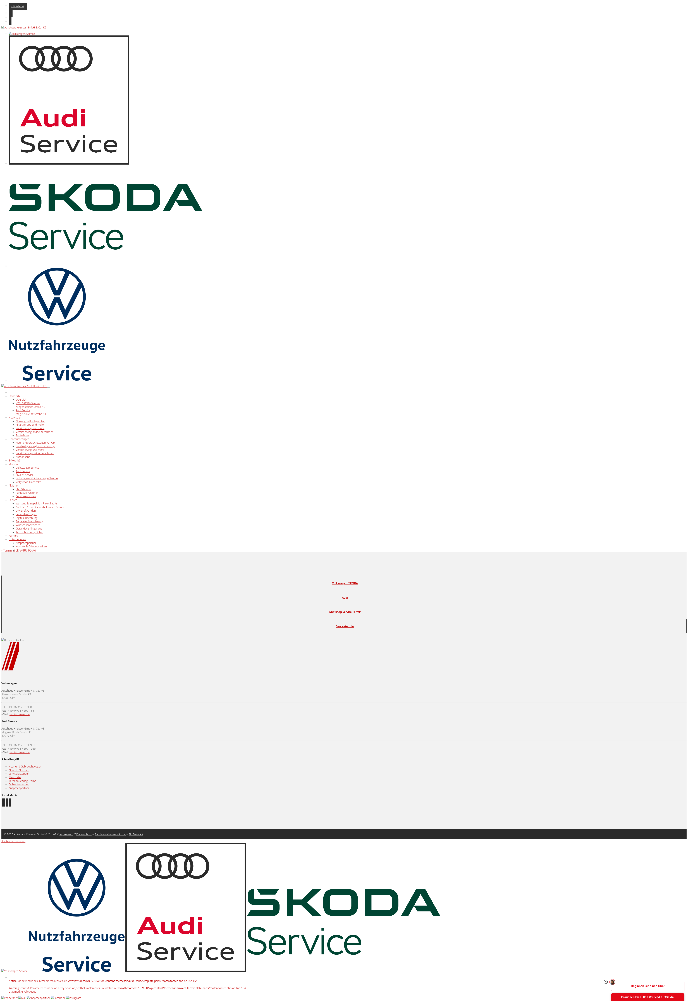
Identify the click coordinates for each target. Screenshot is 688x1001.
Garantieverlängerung (29, 528)
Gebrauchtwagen (19, 439)
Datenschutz (84, 834)
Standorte (15, 396)
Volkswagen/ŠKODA (345, 583)
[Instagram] (73, 998)
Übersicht (21, 399)
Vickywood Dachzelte (28, 482)
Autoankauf (23, 457)
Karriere (13, 535)
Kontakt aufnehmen (13, 841)
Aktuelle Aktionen (19, 770)
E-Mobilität (15, 460)
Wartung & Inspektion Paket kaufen (37, 503)
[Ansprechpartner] (39, 998)
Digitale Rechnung (26, 517)
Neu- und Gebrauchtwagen (25, 766)
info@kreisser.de (19, 714)
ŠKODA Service (25, 475)
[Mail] (22, 998)
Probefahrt (22, 435)
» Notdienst (17, 6)
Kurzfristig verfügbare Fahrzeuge (35, 446)
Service (13, 500)
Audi (345, 597)
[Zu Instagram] (7, 802)
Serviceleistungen (26, 514)
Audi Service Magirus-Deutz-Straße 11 (31, 412)
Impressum (66, 834)
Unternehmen (17, 539)
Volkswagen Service (27, 467)
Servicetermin (345, 626)
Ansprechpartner (26, 543)
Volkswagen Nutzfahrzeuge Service (37, 478)
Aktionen (14, 485)
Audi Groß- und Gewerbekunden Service (40, 507)
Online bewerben (19, 784)
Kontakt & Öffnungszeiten (31, 546)
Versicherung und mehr (30, 428)
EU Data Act (136, 834)
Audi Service (23, 471)
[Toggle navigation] (48, 387)
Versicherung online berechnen (35, 432)
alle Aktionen (23, 489)
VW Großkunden (26, 510)
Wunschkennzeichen (28, 525)
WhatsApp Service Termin (345, 611)
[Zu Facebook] (3, 802)
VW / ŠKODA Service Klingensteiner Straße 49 (30, 404)
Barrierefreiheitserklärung (110, 834)
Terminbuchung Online (29, 532)
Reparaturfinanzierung (29, 521)
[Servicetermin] (9, 998)
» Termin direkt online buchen (19, 550)
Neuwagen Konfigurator (30, 421)
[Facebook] (58, 998)
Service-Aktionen (26, 496)
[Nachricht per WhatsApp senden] (9, 802)
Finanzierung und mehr (30, 424)
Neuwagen (15, 417)
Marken (13, 464)
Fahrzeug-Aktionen (27, 492)
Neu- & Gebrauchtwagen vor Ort (35, 442)
